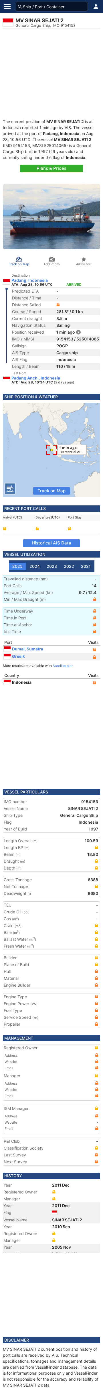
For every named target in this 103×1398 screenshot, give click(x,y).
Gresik (18, 656)
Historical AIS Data (51, 543)
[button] (96, 6)
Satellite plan (63, 666)
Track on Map (51, 490)
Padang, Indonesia (29, 280)
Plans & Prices (51, 168)
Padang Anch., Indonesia (35, 378)
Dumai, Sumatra (27, 648)
